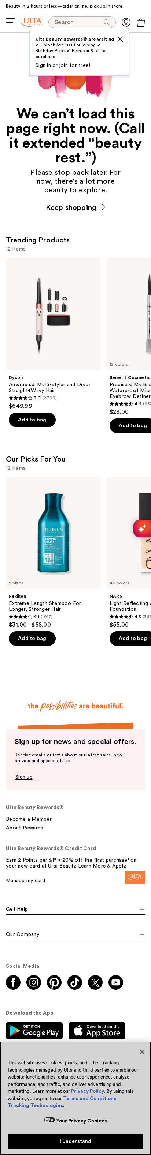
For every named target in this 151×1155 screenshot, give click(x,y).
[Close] (142, 1052)
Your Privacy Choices (81, 1120)
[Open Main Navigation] (10, 22)
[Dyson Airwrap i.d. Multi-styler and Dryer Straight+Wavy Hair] (53, 334)
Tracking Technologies (35, 1105)
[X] (120, 39)
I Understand (76, 1141)
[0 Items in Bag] (140, 22)
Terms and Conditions (89, 1098)
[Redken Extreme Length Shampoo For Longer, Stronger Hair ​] (53, 553)
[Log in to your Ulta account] (126, 22)
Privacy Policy (87, 1091)
